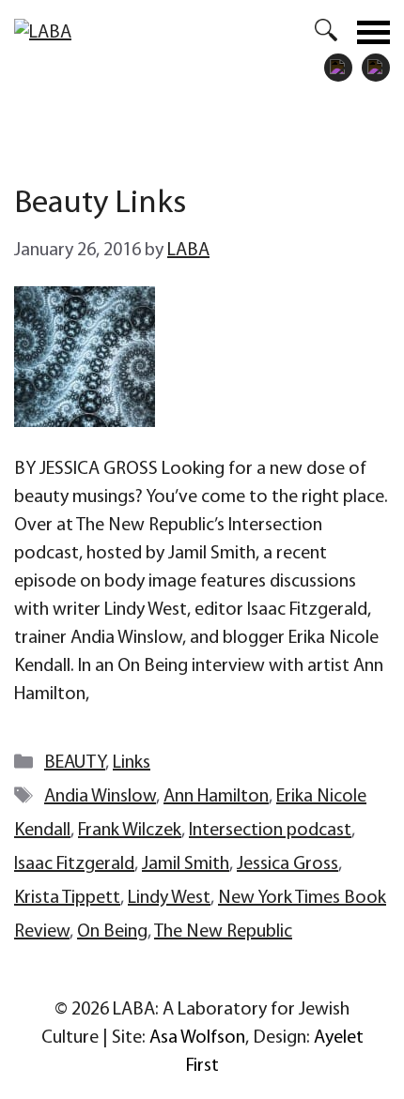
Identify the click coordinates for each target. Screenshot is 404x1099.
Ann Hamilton (216, 796)
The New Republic (223, 932)
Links (131, 763)
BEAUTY (74, 763)
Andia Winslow (100, 796)
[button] (316, 32)
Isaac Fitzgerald (74, 864)
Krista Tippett (67, 898)
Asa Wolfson (197, 1038)
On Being (112, 932)
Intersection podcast (270, 830)
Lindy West (169, 898)
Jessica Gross (287, 864)
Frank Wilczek (129, 830)
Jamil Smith (185, 864)
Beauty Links (100, 204)
